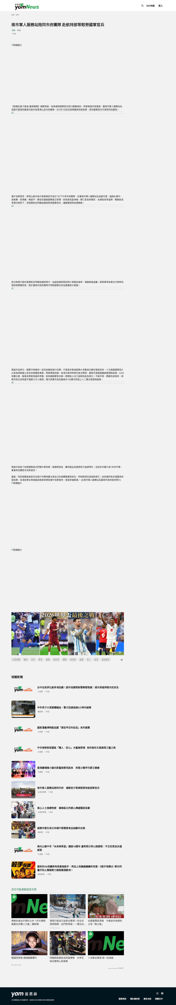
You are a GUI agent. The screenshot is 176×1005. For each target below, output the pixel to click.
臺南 (26, 659)
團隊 (65, 659)
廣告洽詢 (147, 998)
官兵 (33, 659)
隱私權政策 (135, 998)
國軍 (48, 659)
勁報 (13, 30)
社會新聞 (16, 659)
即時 (17, 15)
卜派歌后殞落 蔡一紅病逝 (101, 957)
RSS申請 (150, 5)
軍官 (40, 659)
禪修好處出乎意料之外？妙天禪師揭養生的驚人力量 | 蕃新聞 (28, 922)
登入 (160, 5)
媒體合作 (159, 998)
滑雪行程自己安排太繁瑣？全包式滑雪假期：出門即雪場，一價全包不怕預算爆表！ (67, 922)
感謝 (81, 659)
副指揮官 (105, 659)
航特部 (73, 659)
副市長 (56, 659)
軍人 (89, 659)
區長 (96, 659)
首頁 (12, 15)
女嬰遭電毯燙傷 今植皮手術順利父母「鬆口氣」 (105, 922)
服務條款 (122, 998)
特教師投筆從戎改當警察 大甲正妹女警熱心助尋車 (67, 959)
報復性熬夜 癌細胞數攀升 (24, 957)
